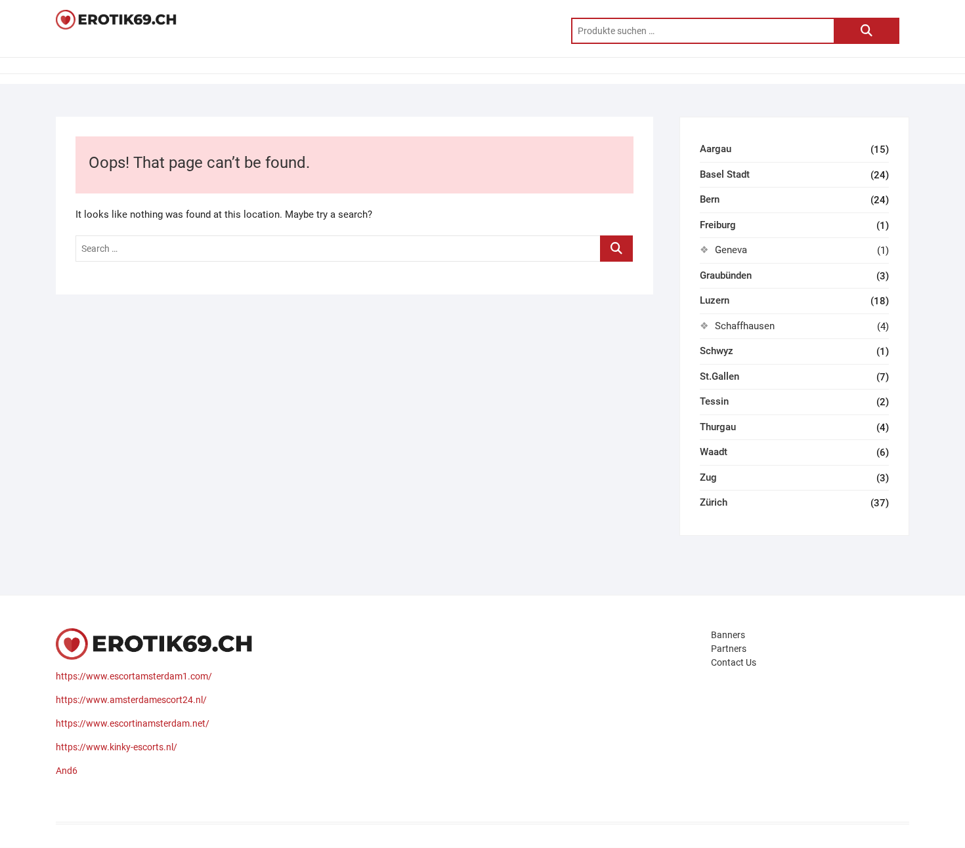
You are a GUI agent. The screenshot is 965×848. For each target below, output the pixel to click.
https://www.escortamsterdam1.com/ (134, 676)
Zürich (713, 502)
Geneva (731, 250)
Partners (728, 648)
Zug (708, 477)
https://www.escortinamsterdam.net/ (132, 723)
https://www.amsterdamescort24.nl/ (131, 700)
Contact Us (733, 662)
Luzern (714, 300)
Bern (709, 199)
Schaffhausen (745, 326)
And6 (66, 770)
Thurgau (718, 427)
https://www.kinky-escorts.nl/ (116, 747)
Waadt (713, 452)
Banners (728, 635)
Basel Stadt (725, 174)
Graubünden (726, 275)
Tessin (714, 401)
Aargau (715, 149)
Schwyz (716, 351)
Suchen (866, 31)
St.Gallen (719, 376)
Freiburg (718, 225)
